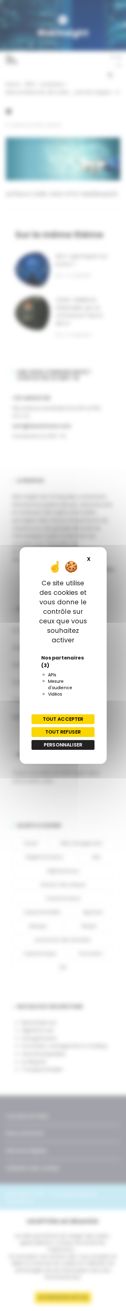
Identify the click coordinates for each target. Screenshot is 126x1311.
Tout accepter (63, 719)
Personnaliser (63, 744)
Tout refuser (63, 731)
